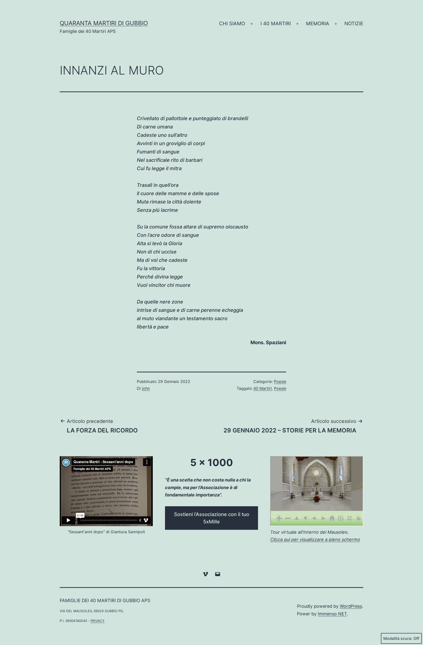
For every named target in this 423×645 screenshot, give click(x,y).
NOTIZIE (353, 23)
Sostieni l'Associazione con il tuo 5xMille (211, 518)
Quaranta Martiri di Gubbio (104, 23)
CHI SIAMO (232, 23)
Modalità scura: (397, 638)
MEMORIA (317, 23)
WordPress (351, 606)
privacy (98, 621)
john (146, 388)
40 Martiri (262, 388)
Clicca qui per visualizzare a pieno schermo (315, 539)
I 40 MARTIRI (275, 23)
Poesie (280, 381)
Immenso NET (332, 613)
